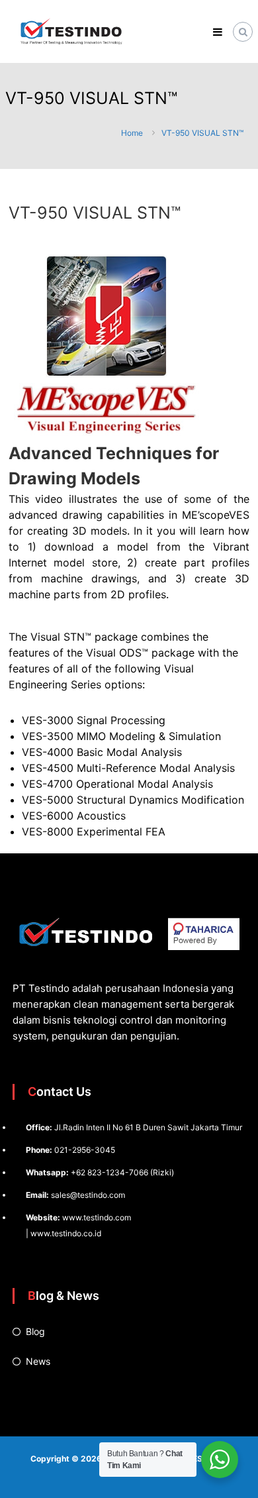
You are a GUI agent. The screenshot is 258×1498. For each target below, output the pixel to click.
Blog (35, 1331)
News (38, 1361)
